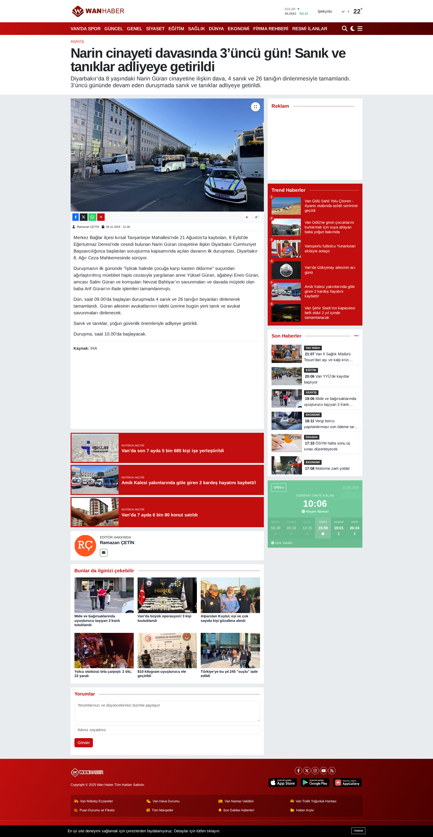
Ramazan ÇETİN (88, 226)
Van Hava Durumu (166, 801)
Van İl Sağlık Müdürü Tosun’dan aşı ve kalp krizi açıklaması (327, 357)
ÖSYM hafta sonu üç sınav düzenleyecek (327, 446)
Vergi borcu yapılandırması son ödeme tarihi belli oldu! (331, 424)
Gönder (84, 743)
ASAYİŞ (77, 41)
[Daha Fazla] (101, 217)
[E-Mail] (103, 552)
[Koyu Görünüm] (352, 28)
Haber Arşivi (305, 810)
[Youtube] (323, 770)
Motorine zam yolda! (327, 468)
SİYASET (155, 28)
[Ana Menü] (359, 28)
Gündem (312, 437)
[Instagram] (315, 770)
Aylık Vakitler (284, 543)
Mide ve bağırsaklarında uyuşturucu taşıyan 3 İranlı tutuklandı (97, 620)
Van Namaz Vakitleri (239, 801)
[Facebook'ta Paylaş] (75, 217)
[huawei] (347, 782)
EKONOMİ (238, 28)
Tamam (358, 830)
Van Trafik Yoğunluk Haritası (316, 801)
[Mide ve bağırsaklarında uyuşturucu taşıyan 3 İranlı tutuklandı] (104, 595)
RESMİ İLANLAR (309, 28)
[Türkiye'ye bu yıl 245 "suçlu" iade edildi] (230, 650)
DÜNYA (216, 28)
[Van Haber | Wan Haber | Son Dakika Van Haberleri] (99, 11)
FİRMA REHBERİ (270, 28)
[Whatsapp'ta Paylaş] (92, 217)
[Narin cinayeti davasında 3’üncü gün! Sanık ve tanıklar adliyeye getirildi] (167, 155)
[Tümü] (356, 336)
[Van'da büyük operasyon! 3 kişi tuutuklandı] (167, 595)
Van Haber (313, 347)
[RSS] (332, 770)
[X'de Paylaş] (84, 217)
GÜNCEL (113, 28)
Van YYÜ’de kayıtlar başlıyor (326, 379)
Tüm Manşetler (162, 810)
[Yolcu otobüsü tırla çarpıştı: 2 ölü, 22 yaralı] (104, 650)
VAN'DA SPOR (86, 28)
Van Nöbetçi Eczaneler (96, 801)
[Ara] (345, 28)
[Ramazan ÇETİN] (85, 545)
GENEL (134, 28)
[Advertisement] (167, 390)
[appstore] (283, 782)
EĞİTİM (176, 28)
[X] (307, 770)
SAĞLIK (196, 28)
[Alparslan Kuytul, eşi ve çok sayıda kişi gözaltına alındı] (230, 595)
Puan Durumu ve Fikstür (97, 810)
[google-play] (315, 782)
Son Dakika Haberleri (238, 810)
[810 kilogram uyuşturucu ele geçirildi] (167, 650)
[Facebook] (298, 770)
